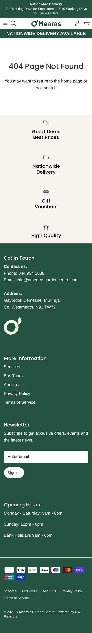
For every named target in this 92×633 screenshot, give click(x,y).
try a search (45, 88)
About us (12, 384)
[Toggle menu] (5, 23)
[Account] (76, 23)
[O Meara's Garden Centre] (46, 23)
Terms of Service (19, 402)
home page (71, 81)
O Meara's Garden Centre (35, 612)
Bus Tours (13, 375)
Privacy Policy (17, 393)
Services (12, 366)
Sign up (14, 473)
